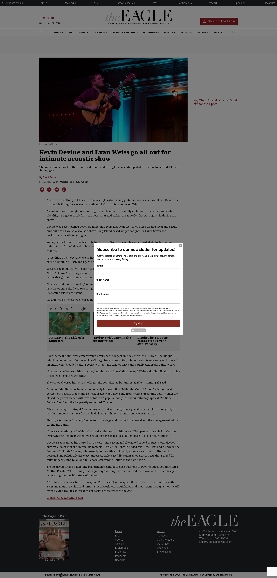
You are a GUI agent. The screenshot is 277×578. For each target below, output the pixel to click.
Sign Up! (138, 323)
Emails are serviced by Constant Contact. (127, 315)
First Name (103, 280)
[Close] (180, 245)
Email (100, 265)
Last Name (103, 294)
